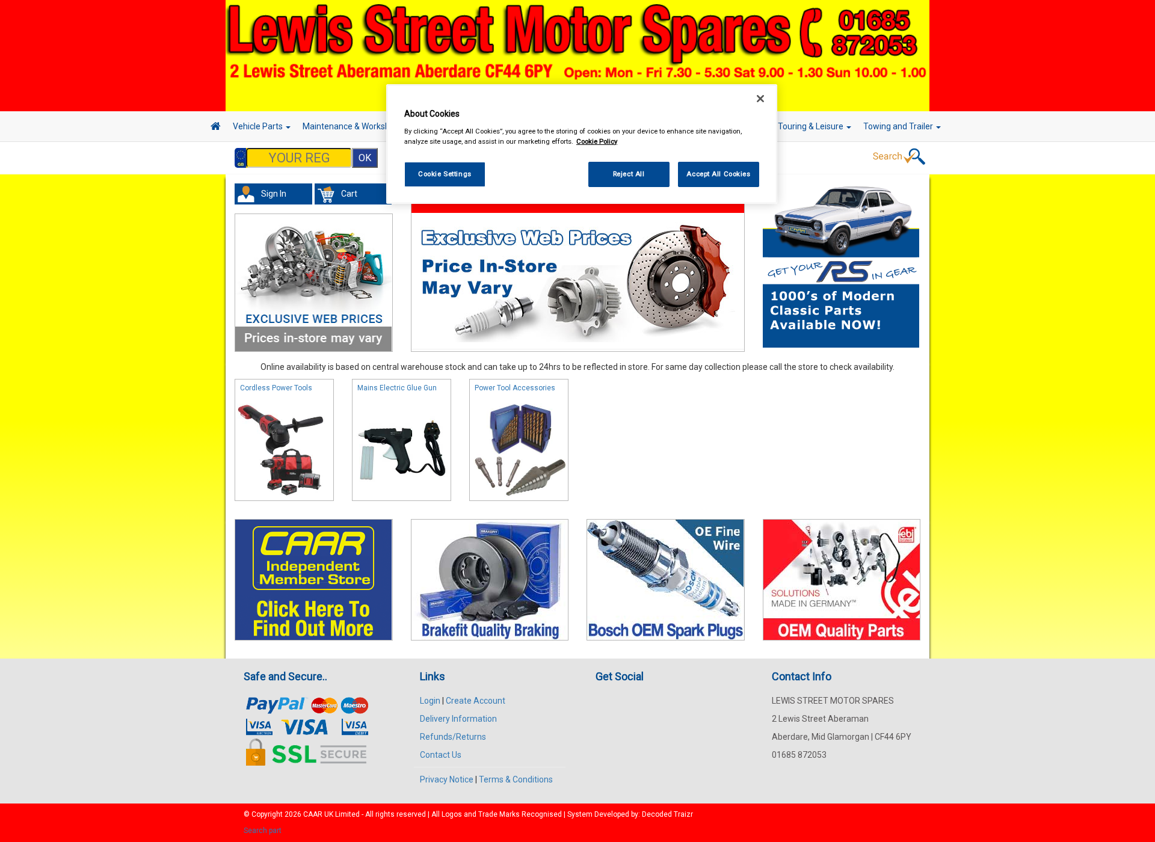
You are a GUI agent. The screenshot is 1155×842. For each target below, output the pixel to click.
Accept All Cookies (718, 174)
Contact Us (440, 755)
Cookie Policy (596, 141)
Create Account (475, 700)
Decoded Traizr (667, 814)
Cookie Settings (445, 174)
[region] (581, 144)
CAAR (312, 814)
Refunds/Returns (453, 737)
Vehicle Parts (259, 126)
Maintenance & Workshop (352, 126)
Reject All (629, 174)
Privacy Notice (446, 779)
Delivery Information (458, 719)
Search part (263, 830)
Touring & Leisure (811, 126)
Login (430, 700)
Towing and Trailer (899, 126)
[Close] (760, 98)
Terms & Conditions (516, 779)
